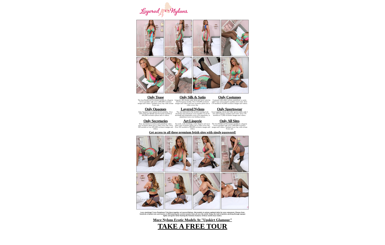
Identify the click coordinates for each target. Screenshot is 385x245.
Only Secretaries (155, 121)
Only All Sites (229, 121)
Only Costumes (229, 97)
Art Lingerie (192, 121)
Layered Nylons (192, 109)
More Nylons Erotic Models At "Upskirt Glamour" (192, 220)
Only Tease (155, 97)
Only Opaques (155, 109)
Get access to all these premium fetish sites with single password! (192, 132)
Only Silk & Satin (193, 97)
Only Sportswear (229, 109)
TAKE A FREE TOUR (192, 226)
